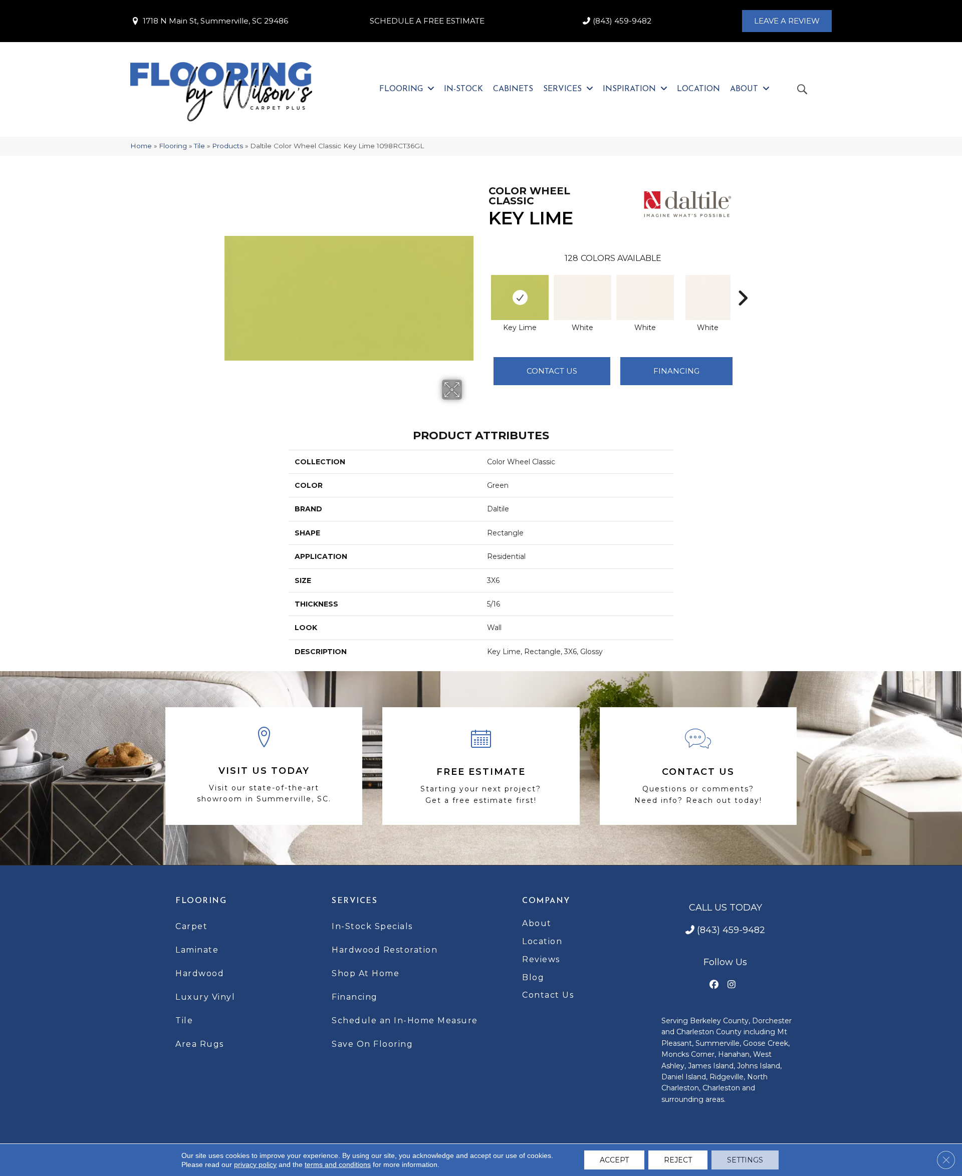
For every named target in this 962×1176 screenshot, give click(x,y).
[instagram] (732, 985)
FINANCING (676, 371)
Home (141, 146)
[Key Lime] (520, 297)
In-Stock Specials (372, 926)
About (537, 923)
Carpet (191, 926)
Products (227, 146)
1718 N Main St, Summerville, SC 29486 (215, 21)
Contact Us (552, 371)
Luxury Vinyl (205, 997)
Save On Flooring (372, 1044)
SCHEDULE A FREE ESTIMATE (427, 21)
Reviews (541, 959)
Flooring (173, 146)
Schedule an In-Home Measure (405, 1020)
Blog (533, 977)
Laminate (196, 950)
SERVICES (354, 901)
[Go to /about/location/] (263, 766)
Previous (483, 283)
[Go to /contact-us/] (698, 766)
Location (542, 941)
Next (742, 283)
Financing (355, 997)
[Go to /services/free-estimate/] (480, 766)
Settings (745, 1159)
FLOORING (200, 901)
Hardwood (199, 973)
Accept (614, 1159)
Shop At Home (365, 973)
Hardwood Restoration (384, 950)
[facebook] (714, 985)
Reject (678, 1159)
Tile (199, 146)
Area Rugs (199, 1044)
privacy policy (255, 1164)
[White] (582, 297)
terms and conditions (338, 1164)
